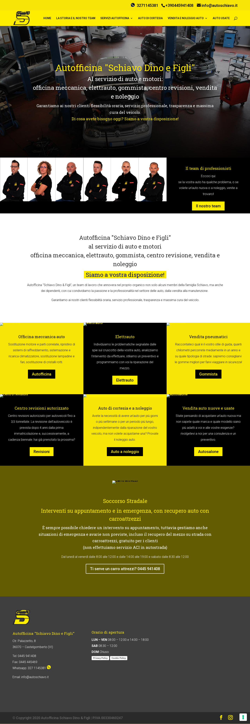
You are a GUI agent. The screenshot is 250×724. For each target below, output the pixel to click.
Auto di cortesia (150, 18)
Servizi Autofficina (114, 18)
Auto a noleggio (125, 451)
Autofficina (41, 374)
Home (47, 18)
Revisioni (42, 451)
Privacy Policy (100, 658)
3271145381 (147, 5)
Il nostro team (208, 206)
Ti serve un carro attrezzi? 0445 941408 (125, 568)
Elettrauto (125, 380)
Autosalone (208, 451)
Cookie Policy (119, 658)
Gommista (208, 374)
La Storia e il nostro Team (75, 18)
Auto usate (221, 18)
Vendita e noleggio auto (186, 18)
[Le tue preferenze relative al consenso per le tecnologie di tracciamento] (243, 717)
